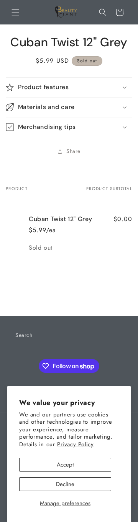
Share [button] (73, 151)
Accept (65, 464)
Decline (65, 484)
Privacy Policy (75, 444)
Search (24, 335)
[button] (15, 12)
